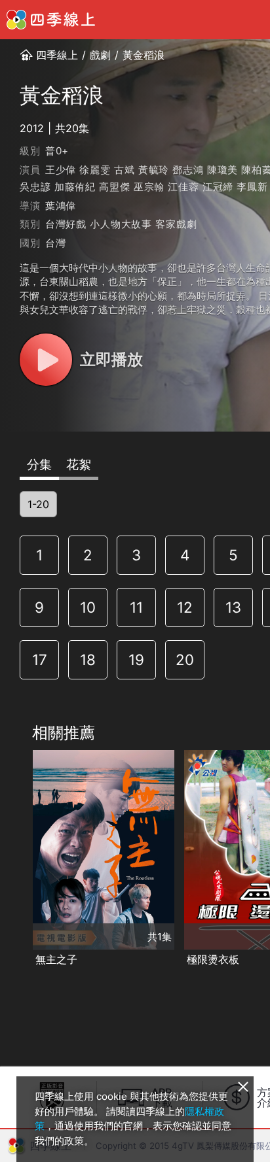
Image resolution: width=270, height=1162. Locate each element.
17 (39, 659)
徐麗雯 (94, 169)
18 (88, 659)
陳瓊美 (222, 169)
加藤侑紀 (75, 186)
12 (185, 607)
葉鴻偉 (60, 205)
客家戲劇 (176, 224)
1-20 (38, 504)
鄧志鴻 (187, 169)
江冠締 (217, 186)
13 (233, 607)
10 (88, 607)
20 (185, 659)
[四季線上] (51, 19)
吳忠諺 (35, 186)
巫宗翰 (149, 186)
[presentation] (14, 859)
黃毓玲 (153, 169)
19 (136, 659)
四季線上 (57, 54)
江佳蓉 (183, 186)
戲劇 (100, 54)
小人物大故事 (121, 224)
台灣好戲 (66, 224)
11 (136, 607)
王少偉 (60, 169)
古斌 (124, 169)
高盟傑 (114, 186)
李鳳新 (252, 186)
